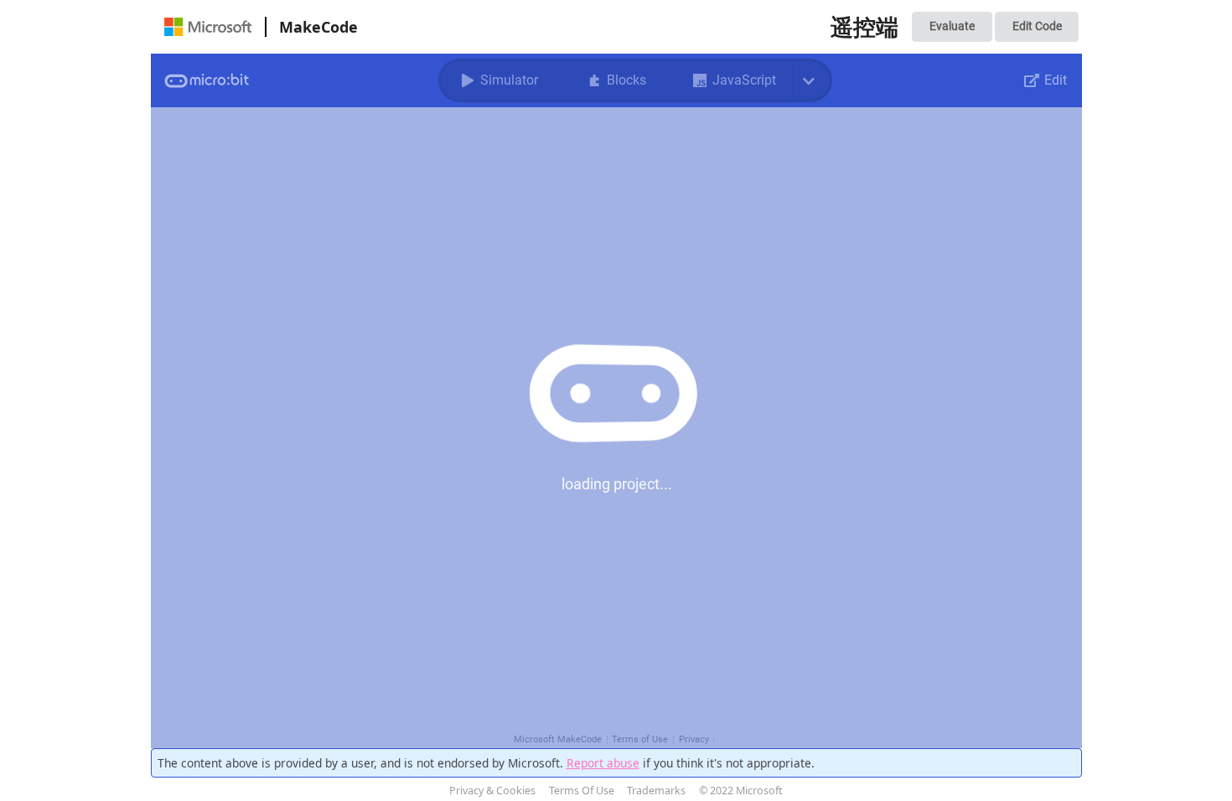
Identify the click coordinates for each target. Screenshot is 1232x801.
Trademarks (656, 790)
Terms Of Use (581, 790)
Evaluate (952, 26)
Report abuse (603, 763)
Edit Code (1037, 26)
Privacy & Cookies (492, 790)
